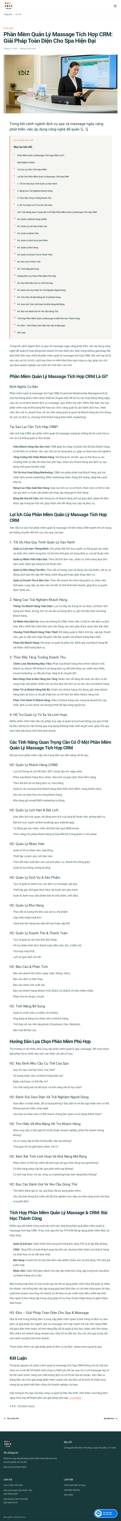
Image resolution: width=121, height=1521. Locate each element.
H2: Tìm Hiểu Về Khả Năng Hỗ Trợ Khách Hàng (39, 297)
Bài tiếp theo (109, 1418)
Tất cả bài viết (13, 1418)
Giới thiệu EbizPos (72, 1490)
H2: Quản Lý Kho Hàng (27, 247)
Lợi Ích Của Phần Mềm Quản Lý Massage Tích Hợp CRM (43, 176)
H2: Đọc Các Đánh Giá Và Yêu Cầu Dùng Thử (37, 311)
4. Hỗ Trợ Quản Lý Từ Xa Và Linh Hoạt (34, 205)
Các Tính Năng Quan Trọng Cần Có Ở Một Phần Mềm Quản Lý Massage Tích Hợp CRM (57, 212)
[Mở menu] (115, 5)
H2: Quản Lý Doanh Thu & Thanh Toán (35, 254)
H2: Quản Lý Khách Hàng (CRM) (32, 219)
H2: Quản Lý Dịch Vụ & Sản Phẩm (32, 240)
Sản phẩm (68, 1495)
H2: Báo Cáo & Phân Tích (28, 262)
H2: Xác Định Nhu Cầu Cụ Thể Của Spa (35, 283)
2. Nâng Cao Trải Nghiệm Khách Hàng (35, 191)
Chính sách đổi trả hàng (75, 1485)
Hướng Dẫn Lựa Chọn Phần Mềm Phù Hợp (36, 276)
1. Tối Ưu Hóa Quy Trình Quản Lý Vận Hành (37, 184)
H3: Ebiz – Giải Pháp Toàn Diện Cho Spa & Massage (41, 325)
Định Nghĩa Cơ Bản (26, 162)
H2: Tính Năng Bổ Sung (28, 269)
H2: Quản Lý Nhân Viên (28, 233)
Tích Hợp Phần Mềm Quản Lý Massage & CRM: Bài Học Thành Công (48, 318)
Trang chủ (8, 14)
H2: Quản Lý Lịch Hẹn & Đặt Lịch (32, 226)
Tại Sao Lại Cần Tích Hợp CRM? (32, 169)
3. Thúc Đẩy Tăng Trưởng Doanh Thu (34, 198)
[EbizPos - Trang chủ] (8, 6)
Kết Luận (21, 332)
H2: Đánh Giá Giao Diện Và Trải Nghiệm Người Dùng (41, 290)
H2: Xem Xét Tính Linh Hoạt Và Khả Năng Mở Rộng (40, 304)
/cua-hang (75, 1397)
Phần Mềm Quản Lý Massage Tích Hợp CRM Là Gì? (40, 155)
